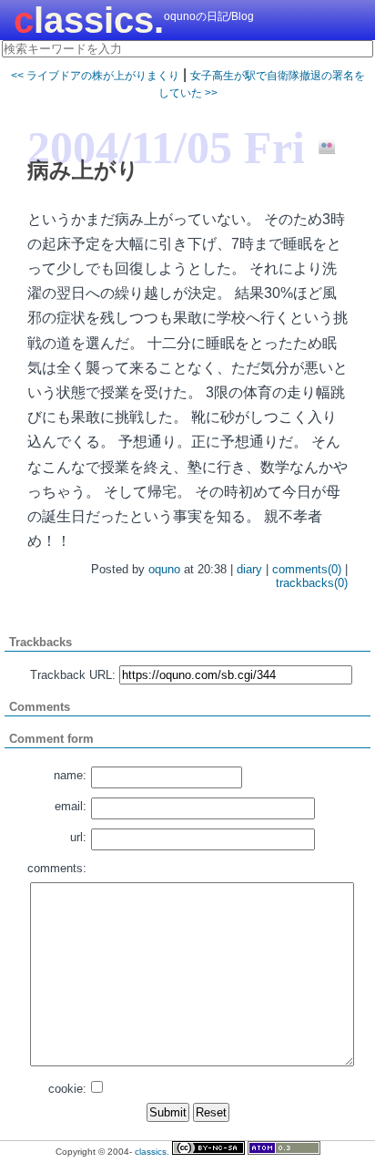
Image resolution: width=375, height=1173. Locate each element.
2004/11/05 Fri (166, 147)
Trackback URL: (73, 675)
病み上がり (83, 170)
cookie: (67, 1089)
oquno (164, 569)
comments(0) (306, 569)
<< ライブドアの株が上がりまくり (95, 75)
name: (70, 775)
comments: (56, 868)
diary (249, 569)
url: (78, 837)
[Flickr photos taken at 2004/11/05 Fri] (320, 146)
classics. (89, 20)
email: (70, 806)
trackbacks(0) (312, 583)
